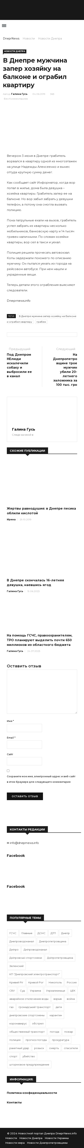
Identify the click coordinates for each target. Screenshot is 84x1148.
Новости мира (15, 1142)
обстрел (38, 1023)
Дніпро (14, 949)
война (71, 998)
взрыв (58, 998)
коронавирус (18, 1023)
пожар (68, 1031)
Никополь (55, 982)
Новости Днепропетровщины (47, 1142)
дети (59, 1007)
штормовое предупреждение (29, 1064)
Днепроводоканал (21, 941)
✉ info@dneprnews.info (23, 843)
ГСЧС (12, 933)
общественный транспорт (27, 1031)
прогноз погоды (36, 1039)
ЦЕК (72, 990)
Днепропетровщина (52, 941)
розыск (39, 1048)
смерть (54, 1048)
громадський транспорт (35, 1007)
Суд (22, 990)
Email (11, 737)
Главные (26, 933)
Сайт (10, 754)
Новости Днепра (50, 38)
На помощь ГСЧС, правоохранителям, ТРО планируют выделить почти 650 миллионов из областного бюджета (39, 640)
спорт (13, 1056)
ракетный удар (19, 1048)
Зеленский (16, 966)
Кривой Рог (36, 982)
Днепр (65, 933)
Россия (72, 982)
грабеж (41, 321)
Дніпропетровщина (60, 957)
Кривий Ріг (16, 982)
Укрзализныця (55, 990)
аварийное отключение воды (28, 998)
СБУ (12, 990)
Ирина (11, 519)
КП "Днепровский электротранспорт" (34, 974)
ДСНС (42, 933)
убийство (28, 1056)
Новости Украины (57, 1138)
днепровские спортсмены (27, 1015)
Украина (35, 990)
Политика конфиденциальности (32, 1093)
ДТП (53, 933)
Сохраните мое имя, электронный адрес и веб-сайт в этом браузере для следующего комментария (41, 779)
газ (11, 1007)
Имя (10, 721)
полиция (15, 1039)
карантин (56, 1015)
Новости (29, 38)
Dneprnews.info (18, 300)
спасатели (71, 1048)
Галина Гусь (19, 93)
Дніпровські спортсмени (25, 957)
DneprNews (11, 38)
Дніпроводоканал (35, 949)
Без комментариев (16, 98)
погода (54, 1031)
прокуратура (60, 1039)
